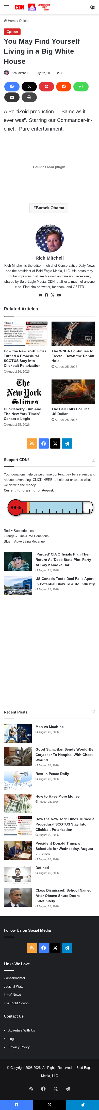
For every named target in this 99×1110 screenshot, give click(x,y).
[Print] (29, 97)
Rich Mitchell (19, 73)
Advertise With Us (21, 1030)
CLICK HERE (43, 480)
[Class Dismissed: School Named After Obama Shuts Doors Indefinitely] (18, 897)
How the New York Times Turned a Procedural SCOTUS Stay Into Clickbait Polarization (65, 824)
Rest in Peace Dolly (52, 774)
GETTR (78, 287)
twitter (45, 287)
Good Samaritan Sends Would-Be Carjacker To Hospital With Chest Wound (64, 754)
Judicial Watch (14, 986)
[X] (29, 86)
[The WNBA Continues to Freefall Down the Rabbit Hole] (73, 334)
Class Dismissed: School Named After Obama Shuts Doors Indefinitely (64, 895)
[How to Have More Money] (18, 803)
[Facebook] (12, 86)
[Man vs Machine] (18, 733)
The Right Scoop (16, 1003)
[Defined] (18, 874)
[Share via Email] (12, 97)
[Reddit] (63, 86)
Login (12, 1039)
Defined (42, 868)
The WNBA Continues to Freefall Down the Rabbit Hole (73, 356)
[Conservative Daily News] (33, 7)
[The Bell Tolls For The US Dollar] (73, 391)
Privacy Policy (19, 1047)
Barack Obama (50, 208)
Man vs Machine (50, 727)
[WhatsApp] (81, 86)
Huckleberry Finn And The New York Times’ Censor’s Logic (22, 414)
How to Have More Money (58, 796)
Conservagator (14, 978)
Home (11, 21)
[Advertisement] (49, 652)
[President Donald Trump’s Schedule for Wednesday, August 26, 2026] (18, 850)
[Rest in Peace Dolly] (18, 780)
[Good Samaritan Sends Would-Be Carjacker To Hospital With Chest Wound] (18, 756)
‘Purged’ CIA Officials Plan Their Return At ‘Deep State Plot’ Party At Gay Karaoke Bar (63, 559)
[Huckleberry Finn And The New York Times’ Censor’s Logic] (25, 391)
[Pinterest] (46, 86)
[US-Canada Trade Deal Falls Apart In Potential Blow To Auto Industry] (18, 585)
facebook (58, 287)
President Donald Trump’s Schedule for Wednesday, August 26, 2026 (64, 848)
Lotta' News (12, 995)
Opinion (24, 21)
